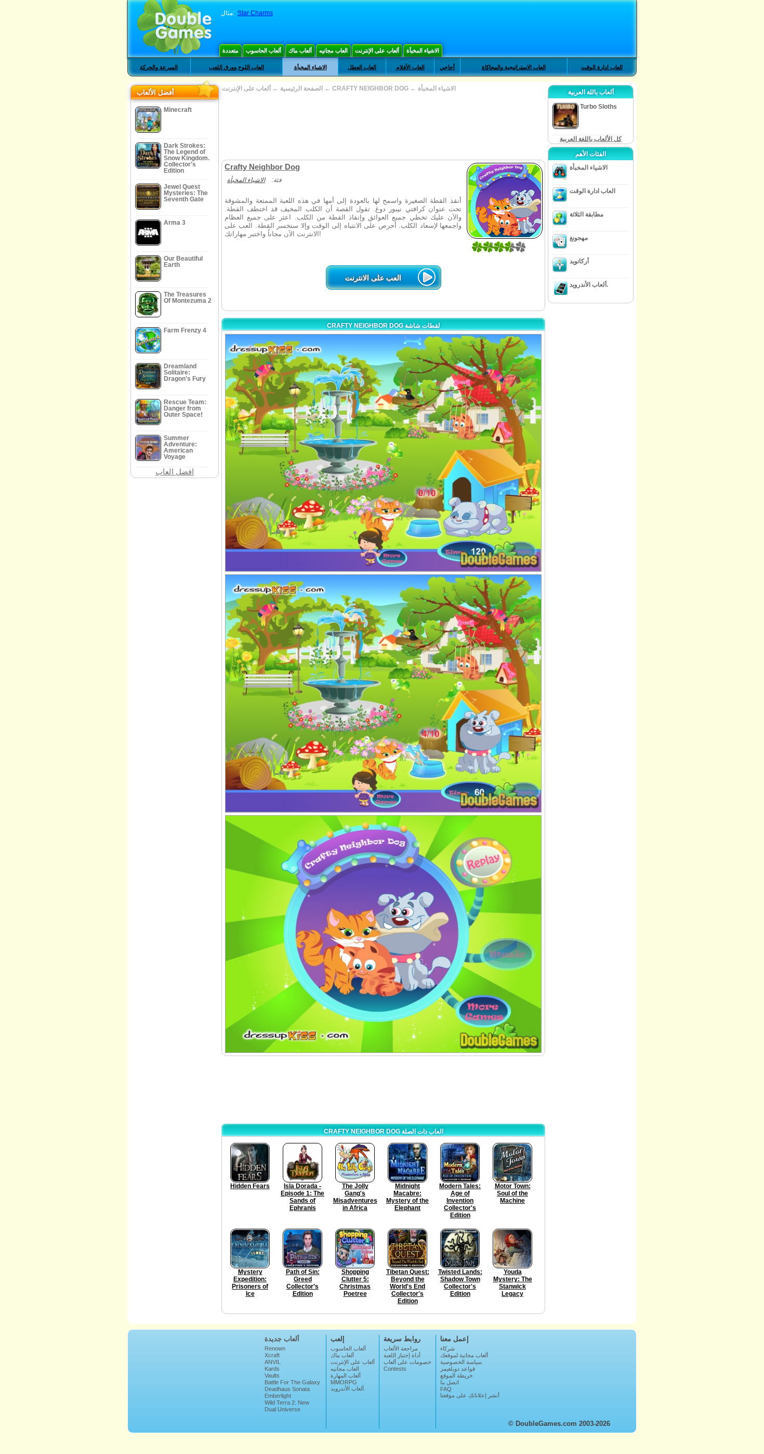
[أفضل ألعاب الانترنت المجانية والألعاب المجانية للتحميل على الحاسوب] (174, 28)
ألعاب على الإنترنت (377, 50)
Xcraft (272, 1355)
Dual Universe (282, 1409)
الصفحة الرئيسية (301, 88)
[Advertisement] (383, 125)
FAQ (446, 1389)
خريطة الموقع (456, 1375)
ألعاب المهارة (346, 1375)
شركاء (447, 1348)
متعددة (230, 50)
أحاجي (447, 67)
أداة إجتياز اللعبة (402, 1355)
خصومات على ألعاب (407, 1362)
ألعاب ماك (300, 50)
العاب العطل (362, 67)
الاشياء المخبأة (422, 50)
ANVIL (273, 1362)
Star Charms (255, 13)
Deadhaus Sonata (287, 1389)
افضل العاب (174, 471)
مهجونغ (579, 237)
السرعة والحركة (159, 67)
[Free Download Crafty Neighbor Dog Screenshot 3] (383, 934)
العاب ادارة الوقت (602, 67)
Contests (395, 1369)
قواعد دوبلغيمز (457, 1369)
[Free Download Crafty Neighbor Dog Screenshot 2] (383, 693)
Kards (272, 1369)
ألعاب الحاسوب (263, 50)
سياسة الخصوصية (461, 1362)
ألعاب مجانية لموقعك (464, 1355)
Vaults (272, 1375)
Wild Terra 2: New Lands (287, 1405)
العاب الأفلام (410, 67)
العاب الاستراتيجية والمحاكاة (514, 67)
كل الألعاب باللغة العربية (591, 139)
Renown (275, 1348)
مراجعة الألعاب (401, 1348)
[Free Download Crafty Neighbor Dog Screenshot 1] (383, 453)
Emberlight (278, 1396)
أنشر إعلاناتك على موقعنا (469, 1395)
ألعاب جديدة (282, 1339)
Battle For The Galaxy (292, 1382)
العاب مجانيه (333, 50)
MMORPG (344, 1382)
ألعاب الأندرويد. (589, 284)
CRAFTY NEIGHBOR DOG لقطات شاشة (383, 325)
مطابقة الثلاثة (586, 214)
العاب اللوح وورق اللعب (236, 67)
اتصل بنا (449, 1382)
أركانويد (579, 261)
